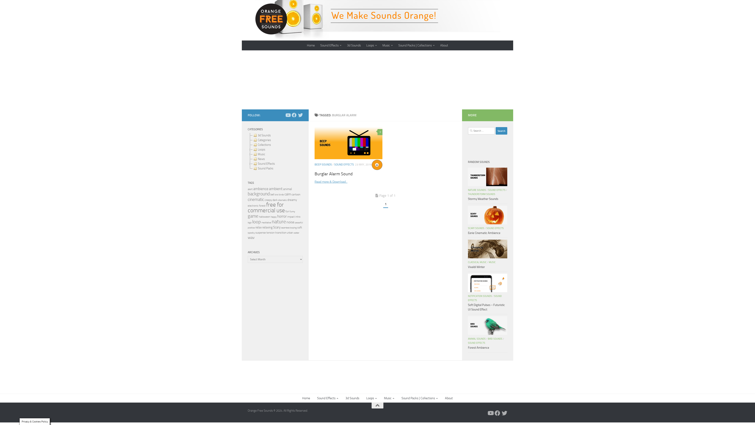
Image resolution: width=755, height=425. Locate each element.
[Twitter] (300, 115)
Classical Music (477, 262)
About (444, 45)
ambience (260, 189)
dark (275, 199)
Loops (370, 45)
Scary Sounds (476, 228)
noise (290, 222)
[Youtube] (287, 115)
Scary (277, 227)
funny (292, 211)
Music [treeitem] (261, 154)
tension (270, 232)
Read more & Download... (331, 182)
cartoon (296, 194)
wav (251, 237)
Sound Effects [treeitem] (266, 163)
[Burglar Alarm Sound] (348, 143)
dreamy (292, 200)
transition (280, 232)
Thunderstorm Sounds (481, 194)
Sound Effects (329, 45)
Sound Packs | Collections (415, 45)
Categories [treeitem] (264, 140)
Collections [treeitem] (264, 145)
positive (251, 227)
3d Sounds (354, 45)
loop (256, 222)
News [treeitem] (261, 159)
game (253, 216)
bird (276, 194)
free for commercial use (266, 207)
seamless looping (289, 227)
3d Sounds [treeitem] (264, 135)
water (296, 232)
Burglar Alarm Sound (334, 173)
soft (299, 227)
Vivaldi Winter (476, 267)
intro (297, 216)
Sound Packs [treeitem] (265, 168)
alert (250, 189)
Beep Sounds (323, 164)
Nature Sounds (477, 190)
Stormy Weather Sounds (483, 199)
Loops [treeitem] (261, 149)
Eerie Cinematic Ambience (484, 233)
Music (386, 45)
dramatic (282, 200)
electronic (253, 205)
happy (274, 216)
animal (287, 189)
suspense (260, 232)
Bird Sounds (495, 338)
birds (281, 194)
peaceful (299, 222)
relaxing (267, 227)
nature (279, 221)
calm (288, 194)
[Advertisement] (377, 79)
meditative (266, 222)
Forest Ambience (478, 347)
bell (272, 194)
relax (258, 227)
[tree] (275, 152)
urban (290, 232)
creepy (268, 200)
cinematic (256, 199)
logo (250, 222)
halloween (264, 216)
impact (291, 216)
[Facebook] (294, 115)
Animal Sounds (477, 338)
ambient (276, 189)
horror (282, 216)
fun (287, 211)
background (259, 194)
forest (262, 205)
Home (311, 45)
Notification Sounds (480, 296)
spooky (251, 232)
